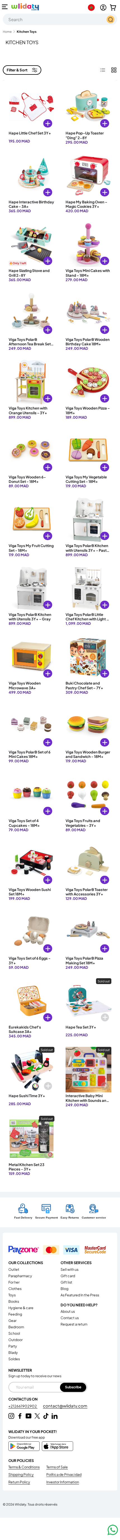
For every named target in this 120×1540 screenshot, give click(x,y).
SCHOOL (14, 1333)
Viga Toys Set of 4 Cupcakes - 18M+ (24, 822)
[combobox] (60, 19)
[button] (113, 7)
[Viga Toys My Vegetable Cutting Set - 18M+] (88, 451)
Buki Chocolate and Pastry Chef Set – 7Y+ (84, 685)
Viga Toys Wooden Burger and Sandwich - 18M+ (88, 754)
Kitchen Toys (27, 31)
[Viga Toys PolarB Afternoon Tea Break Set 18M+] (31, 313)
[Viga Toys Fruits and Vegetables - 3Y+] (88, 794)
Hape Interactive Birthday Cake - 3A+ (31, 204)
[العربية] (92, 7)
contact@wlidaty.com (65, 1405)
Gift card (68, 1276)
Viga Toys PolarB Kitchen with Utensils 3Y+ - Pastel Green (88, 550)
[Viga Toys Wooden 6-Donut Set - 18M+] (31, 451)
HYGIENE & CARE (20, 1308)
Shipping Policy (21, 1474)
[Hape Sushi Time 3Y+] (31, 1069)
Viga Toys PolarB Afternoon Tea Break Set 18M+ (30, 344)
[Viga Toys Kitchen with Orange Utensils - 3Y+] (31, 382)
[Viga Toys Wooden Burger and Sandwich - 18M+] (88, 726)
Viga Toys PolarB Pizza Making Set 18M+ (84, 960)
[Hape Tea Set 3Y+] (88, 1001)
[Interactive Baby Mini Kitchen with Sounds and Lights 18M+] (88, 1069)
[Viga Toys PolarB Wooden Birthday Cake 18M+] (88, 313)
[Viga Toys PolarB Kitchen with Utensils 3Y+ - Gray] (31, 588)
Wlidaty (20, 1504)
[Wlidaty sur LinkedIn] (54, 1416)
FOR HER (14, 1282)
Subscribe (73, 1387)
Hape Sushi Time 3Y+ (27, 1096)
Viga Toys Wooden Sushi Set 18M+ (30, 891)
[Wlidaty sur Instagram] (11, 1416)
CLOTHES (14, 1288)
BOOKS (13, 1301)
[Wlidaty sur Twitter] (37, 1416)
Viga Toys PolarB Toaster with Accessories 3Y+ (87, 891)
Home (7, 31)
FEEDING (15, 1314)
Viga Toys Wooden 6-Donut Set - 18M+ (27, 479)
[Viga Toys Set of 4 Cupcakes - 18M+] (31, 794)
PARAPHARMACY (20, 1276)
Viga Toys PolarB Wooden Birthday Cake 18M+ (88, 341)
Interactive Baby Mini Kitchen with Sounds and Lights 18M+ (87, 1100)
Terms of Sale (57, 1467)
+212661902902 (22, 1406)
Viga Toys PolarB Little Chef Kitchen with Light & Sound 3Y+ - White (87, 619)
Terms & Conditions (24, 1467)
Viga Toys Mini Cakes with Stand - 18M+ (88, 272)
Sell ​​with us (69, 1269)
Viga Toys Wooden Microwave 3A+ (25, 685)
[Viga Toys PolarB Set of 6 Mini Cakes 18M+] (31, 726)
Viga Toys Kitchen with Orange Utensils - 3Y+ (28, 410)
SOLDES (14, 1359)
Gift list (66, 1282)
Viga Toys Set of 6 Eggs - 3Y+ (30, 960)
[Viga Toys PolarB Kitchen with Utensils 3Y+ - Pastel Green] (88, 519)
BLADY (13, 1352)
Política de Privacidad (63, 1474)
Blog (64, 1288)
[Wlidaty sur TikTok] (46, 1416)
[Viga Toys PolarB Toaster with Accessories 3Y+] (88, 863)
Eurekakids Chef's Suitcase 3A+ (25, 1029)
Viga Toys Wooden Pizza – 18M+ (88, 410)
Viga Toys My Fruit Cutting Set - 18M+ (31, 547)
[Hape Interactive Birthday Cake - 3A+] (31, 176)
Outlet (13, 1269)
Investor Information (62, 1482)
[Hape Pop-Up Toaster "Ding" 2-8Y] (88, 107)
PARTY (12, 1346)
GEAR (12, 1320)
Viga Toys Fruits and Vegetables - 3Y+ (83, 822)
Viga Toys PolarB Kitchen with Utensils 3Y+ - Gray (30, 616)
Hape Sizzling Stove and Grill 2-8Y (29, 272)
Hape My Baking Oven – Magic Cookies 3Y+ (86, 204)
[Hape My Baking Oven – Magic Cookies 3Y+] (88, 176)
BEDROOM (16, 1327)
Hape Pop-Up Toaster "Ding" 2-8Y (85, 135)
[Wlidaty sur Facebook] (20, 1416)
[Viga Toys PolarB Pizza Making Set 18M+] (88, 932)
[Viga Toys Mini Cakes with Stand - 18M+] (88, 244)
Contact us (70, 1318)
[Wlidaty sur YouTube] (29, 1416)
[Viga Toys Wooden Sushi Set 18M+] (31, 863)
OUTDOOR (15, 1339)
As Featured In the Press (80, 1295)
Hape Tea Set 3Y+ (81, 1027)
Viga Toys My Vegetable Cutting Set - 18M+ (86, 479)
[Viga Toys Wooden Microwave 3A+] (31, 657)
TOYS (12, 1295)
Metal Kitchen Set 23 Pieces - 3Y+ (26, 1166)
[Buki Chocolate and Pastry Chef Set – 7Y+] (88, 657)
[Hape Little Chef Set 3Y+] (31, 107)
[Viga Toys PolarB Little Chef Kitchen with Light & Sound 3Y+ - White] (88, 588)
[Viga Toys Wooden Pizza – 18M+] (88, 382)
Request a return (74, 1324)
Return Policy (19, 1482)
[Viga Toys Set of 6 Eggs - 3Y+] (31, 932)
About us (68, 1311)
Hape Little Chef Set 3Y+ (30, 133)
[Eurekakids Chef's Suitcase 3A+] (31, 1001)
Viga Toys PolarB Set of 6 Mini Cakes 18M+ (30, 754)
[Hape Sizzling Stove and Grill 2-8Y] (31, 244)
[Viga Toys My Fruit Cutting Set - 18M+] (31, 519)
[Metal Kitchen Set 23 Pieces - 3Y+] (31, 1138)
